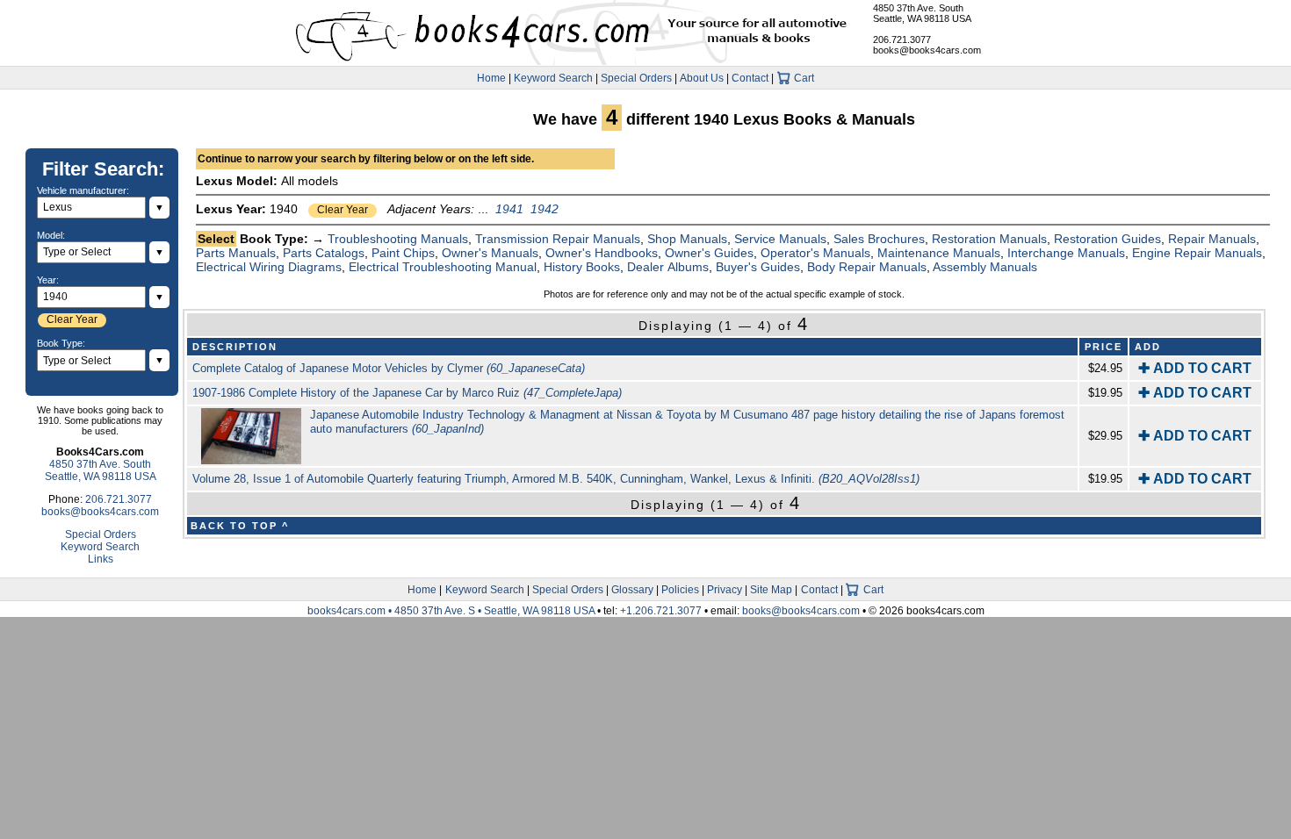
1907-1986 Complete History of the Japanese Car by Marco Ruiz (407, 392)
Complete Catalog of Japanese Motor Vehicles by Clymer (388, 368)
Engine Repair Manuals (1197, 253)
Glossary (632, 590)
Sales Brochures (879, 239)
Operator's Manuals (815, 253)
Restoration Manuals (989, 239)
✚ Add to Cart (1194, 368)
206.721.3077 (902, 39)
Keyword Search (553, 78)
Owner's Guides (709, 253)
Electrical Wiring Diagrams (269, 267)
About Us (702, 78)
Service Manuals (780, 239)
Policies (680, 590)
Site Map (771, 590)
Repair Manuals (1212, 239)
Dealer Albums (668, 267)
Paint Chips (403, 253)
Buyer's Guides (758, 267)
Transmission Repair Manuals (557, 239)
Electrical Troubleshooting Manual (443, 267)
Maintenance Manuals (938, 253)
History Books (582, 267)
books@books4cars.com (927, 50)
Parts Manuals (236, 253)
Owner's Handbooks (601, 253)
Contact (750, 78)
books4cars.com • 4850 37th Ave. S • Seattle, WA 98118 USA (452, 611)
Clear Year (342, 210)
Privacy (724, 590)
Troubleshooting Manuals (398, 239)
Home (491, 78)
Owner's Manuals (490, 253)
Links (100, 559)
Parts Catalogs (323, 253)
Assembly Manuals (985, 267)
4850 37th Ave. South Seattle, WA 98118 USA (922, 13)
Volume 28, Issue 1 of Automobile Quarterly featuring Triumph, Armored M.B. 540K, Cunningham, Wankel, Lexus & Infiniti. (556, 478)
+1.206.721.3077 (661, 611)
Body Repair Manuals (867, 267)
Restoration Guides (1107, 239)
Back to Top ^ (240, 525)
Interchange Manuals (1066, 253)
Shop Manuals (687, 239)
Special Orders (636, 78)
